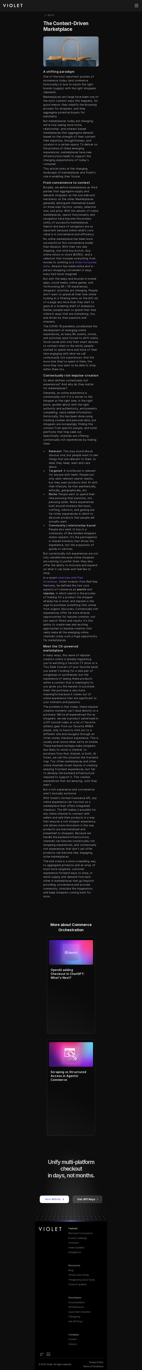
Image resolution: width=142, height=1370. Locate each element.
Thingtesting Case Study (81, 1279)
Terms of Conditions (93, 1366)
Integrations (74, 1252)
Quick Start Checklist (79, 1311)
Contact (72, 1339)
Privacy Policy (96, 1362)
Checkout (73, 1242)
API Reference (76, 1307)
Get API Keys (75, 1321)
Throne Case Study (78, 1274)
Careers (72, 1344)
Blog (70, 1270)
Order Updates (76, 1247)
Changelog (74, 1316)
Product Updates (77, 1284)
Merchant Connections (80, 1233)
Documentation (76, 1302)
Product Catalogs (77, 1238)
